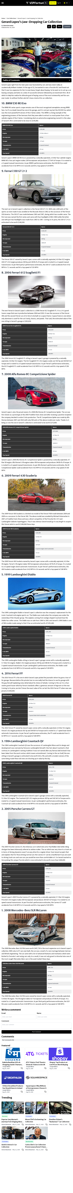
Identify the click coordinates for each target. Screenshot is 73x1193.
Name (39, 1013)
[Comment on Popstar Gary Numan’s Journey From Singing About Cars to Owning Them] (23, 1124)
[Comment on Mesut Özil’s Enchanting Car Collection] (47, 1124)
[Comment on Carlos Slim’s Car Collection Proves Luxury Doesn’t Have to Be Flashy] (47, 1149)
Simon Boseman (8, 26)
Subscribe (53, 3)
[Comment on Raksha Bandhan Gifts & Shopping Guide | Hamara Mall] (21, 1068)
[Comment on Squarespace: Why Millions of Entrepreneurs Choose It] (45, 1091)
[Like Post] (49, 26)
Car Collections (11, 18)
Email (4, 1013)
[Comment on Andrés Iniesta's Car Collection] (23, 1149)
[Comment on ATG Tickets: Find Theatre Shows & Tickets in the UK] (45, 1068)
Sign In (59, 3)
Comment (5, 1021)
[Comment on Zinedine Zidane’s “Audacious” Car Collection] (70, 1124)
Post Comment (36, 1032)
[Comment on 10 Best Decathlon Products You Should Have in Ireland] (21, 1091)
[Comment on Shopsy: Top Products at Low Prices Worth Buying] (69, 1068)
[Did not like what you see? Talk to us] (54, 26)
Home (3, 18)
